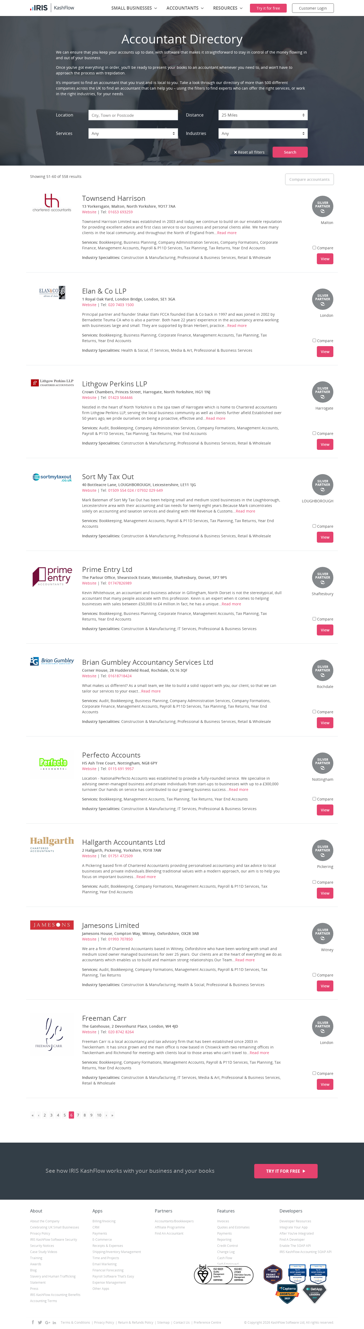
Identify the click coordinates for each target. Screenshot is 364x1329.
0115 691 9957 (121, 768)
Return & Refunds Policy (135, 1322)
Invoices (223, 1221)
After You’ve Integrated (297, 1233)
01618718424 (120, 675)
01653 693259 (120, 211)
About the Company (44, 1221)
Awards (35, 1264)
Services (64, 133)
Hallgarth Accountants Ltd (123, 842)
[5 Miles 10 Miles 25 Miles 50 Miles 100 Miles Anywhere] (263, 115)
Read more (227, 232)
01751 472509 (120, 855)
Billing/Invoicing (104, 1221)
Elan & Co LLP (104, 291)
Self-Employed (227, 1264)
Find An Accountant (169, 1233)
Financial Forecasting (108, 1270)
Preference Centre (207, 1322)
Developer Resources (295, 1221)
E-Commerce (102, 1239)
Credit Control (227, 1245)
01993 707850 (120, 939)
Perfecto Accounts (111, 755)
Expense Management (109, 1282)
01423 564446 (120, 397)
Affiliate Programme (170, 1227)
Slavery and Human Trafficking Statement (53, 1279)
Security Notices (42, 1245)
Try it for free (283, 1171)
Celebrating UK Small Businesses (54, 1227)
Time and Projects (105, 1258)
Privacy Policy (40, 1233)
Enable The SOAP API (295, 1245)
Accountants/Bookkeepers (174, 1221)
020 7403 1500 (121, 304)
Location (64, 115)
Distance (195, 115)
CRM (95, 1227)
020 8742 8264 (121, 1031)
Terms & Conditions (75, 1322)
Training (36, 1258)
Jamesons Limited (110, 925)
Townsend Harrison (113, 198)
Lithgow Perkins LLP (114, 384)
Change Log (226, 1252)
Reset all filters (251, 152)
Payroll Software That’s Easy (113, 1276)
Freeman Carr (104, 1018)
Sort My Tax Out (108, 476)
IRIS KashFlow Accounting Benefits (55, 1294)
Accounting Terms (43, 1301)
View (325, 258)
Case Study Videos (43, 1252)
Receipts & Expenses (107, 1245)
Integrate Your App (294, 1227)
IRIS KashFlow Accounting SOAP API (305, 1252)
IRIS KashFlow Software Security (53, 1239)
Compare (325, 247)
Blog (33, 1270)
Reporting (224, 1239)
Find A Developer (292, 1239)
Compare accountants (309, 179)
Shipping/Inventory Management (116, 1252)
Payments (99, 1233)
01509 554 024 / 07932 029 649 (135, 490)
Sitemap (163, 1322)
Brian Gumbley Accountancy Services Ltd (147, 662)
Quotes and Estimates (233, 1227)
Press (34, 1288)
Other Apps (100, 1288)
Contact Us (181, 1322)
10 (99, 1115)
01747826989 (120, 583)
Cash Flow (224, 1258)
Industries (196, 133)
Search (290, 152)
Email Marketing (104, 1264)
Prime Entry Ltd (107, 569)
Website (89, 211)
